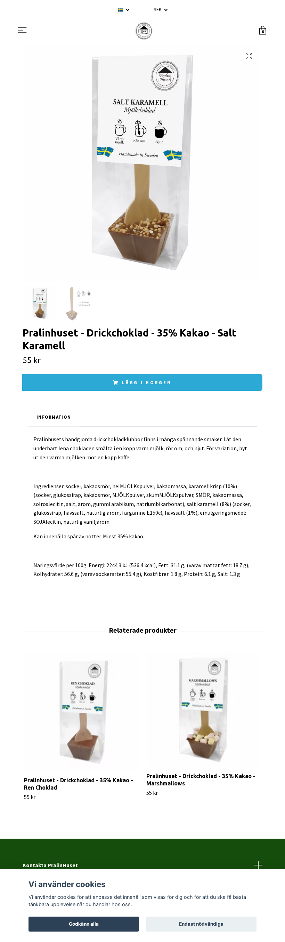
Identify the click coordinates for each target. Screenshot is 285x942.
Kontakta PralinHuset (50, 865)
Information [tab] (53, 417)
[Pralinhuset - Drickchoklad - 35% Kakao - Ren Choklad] (81, 711)
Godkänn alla (84, 924)
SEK (158, 9)
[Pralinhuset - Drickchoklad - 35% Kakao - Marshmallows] (203, 709)
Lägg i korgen (147, 382)
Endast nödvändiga (201, 924)
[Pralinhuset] (144, 30)
